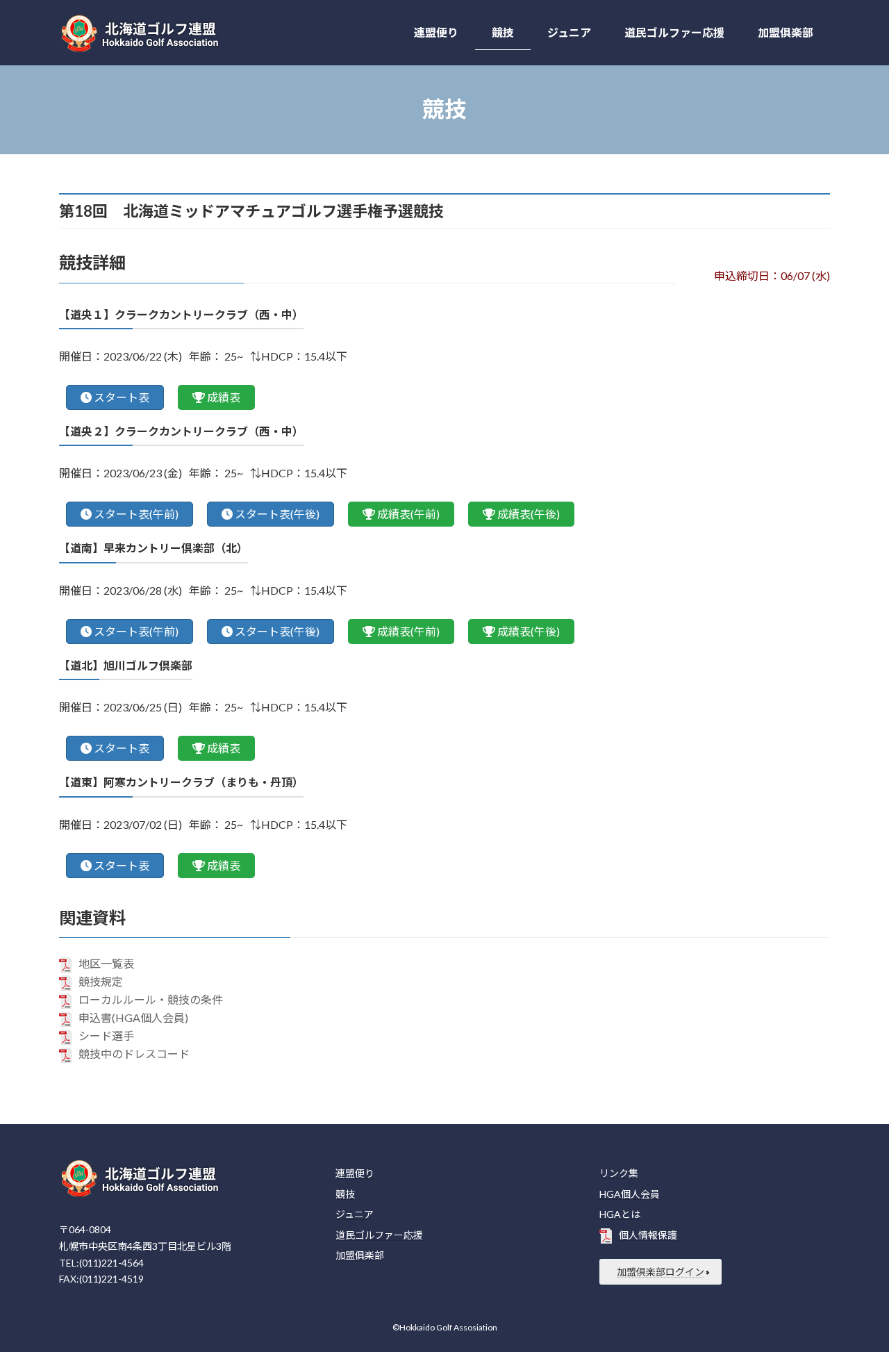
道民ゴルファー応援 (379, 1235)
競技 (345, 1194)
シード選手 (106, 1035)
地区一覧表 (106, 963)
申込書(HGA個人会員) (133, 1017)
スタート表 (121, 397)
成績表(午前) (408, 513)
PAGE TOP (854, 1298)
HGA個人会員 (629, 1194)
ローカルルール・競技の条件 (150, 999)
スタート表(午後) (277, 513)
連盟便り (354, 1173)
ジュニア (354, 1214)
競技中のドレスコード (134, 1053)
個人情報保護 (648, 1235)
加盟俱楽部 (359, 1255)
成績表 (223, 397)
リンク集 (618, 1173)
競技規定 (100, 981)
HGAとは (619, 1214)
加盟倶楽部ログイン (660, 1272)
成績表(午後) (528, 513)
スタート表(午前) (136, 513)
